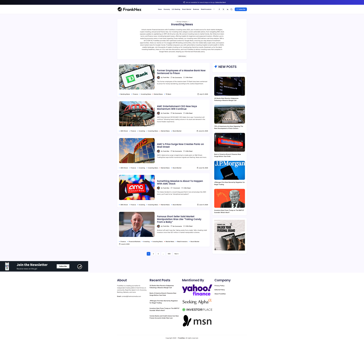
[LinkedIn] (227, 9)
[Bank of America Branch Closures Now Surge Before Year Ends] (229, 142)
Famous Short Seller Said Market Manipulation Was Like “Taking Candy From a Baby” (179, 219)
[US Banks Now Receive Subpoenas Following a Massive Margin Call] (229, 86)
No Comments (177, 77)
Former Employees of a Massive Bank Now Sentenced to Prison (181, 72)
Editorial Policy (220, 290)
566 (169, 254)
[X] (223, 9)
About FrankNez (220, 294)
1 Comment (176, 188)
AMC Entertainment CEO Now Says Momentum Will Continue (177, 108)
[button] (231, 9)
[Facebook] (219, 9)
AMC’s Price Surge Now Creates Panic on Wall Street (180, 145)
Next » (177, 254)
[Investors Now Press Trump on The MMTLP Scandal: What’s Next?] (229, 198)
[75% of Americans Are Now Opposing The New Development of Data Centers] (229, 114)
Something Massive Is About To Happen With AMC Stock (180, 182)
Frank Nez (166, 77)
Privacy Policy (219, 286)
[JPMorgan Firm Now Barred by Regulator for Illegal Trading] (229, 170)
